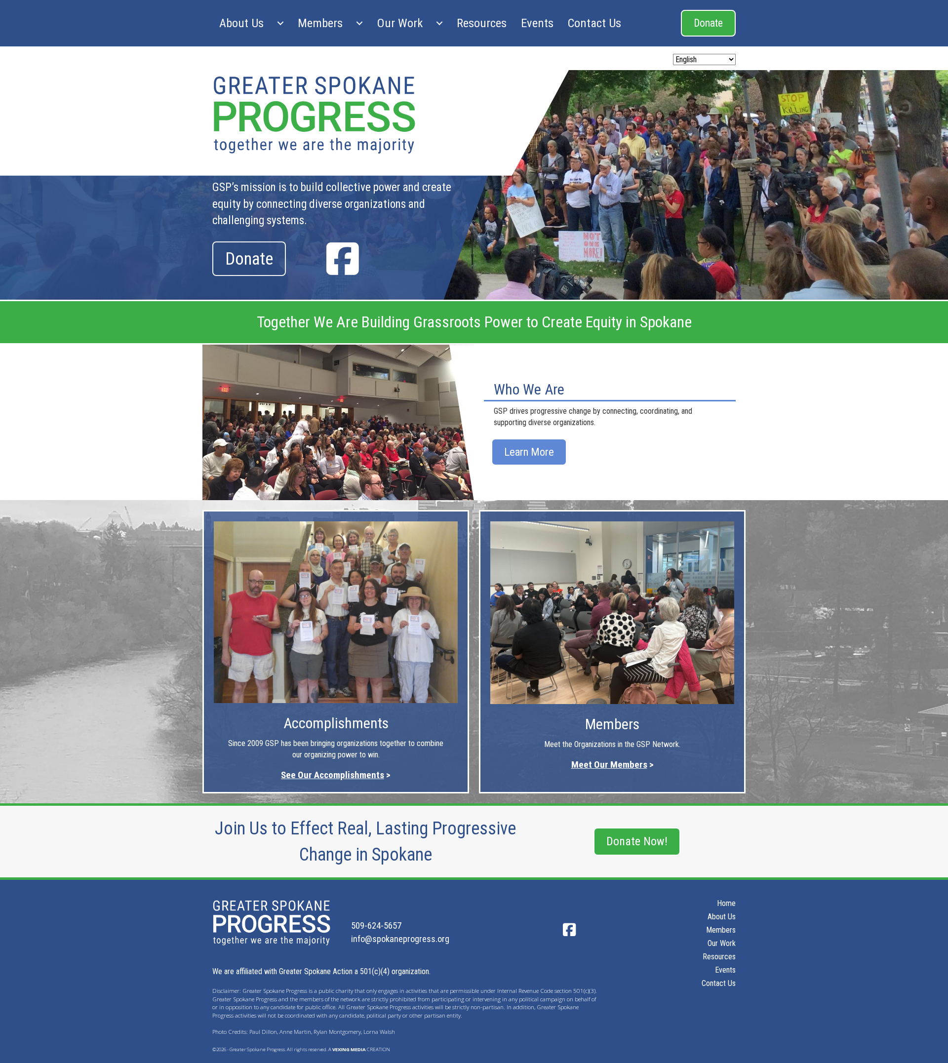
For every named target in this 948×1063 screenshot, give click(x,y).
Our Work (400, 23)
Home (726, 904)
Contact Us (594, 23)
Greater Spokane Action (316, 971)
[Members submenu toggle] (359, 23)
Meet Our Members (609, 764)
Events (537, 23)
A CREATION (359, 1049)
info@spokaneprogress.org (400, 939)
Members (320, 23)
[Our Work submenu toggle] (439, 23)
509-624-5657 (376, 925)
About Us (241, 23)
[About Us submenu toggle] (280, 23)
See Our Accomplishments (332, 775)
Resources (482, 23)
